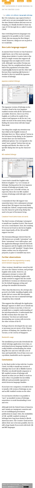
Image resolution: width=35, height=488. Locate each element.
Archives (7, 3)
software (16, 15)
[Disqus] (17, 456)
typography (22, 15)
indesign (29, 15)
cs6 (12, 15)
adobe (8, 15)
